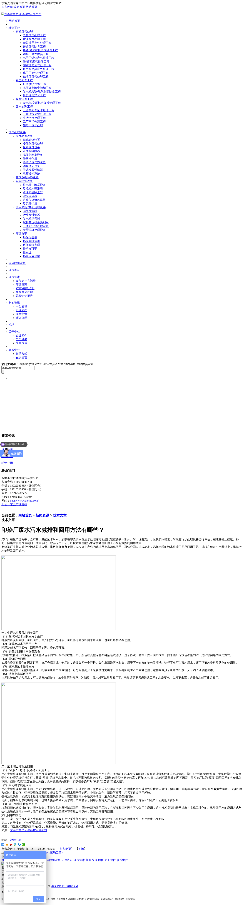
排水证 (27, 252)
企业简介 (21, 335)
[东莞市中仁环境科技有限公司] (21, 14)
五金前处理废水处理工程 (38, 110)
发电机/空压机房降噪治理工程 (42, 102)
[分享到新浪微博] (11, 844)
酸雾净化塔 (30, 158)
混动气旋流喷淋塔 (34, 199)
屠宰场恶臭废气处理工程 (38, 69)
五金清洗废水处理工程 (37, 114)
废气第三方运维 (26, 280)
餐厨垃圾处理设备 (34, 229)
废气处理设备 (17, 132)
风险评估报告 (24, 295)
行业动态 (21, 310)
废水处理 (15, 840)
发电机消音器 (31, 218)
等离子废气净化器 (34, 162)
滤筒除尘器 (30, 196)
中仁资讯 (21, 306)
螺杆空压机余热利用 (36, 222)
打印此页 (65, 848)
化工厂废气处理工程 (36, 72)
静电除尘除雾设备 (34, 184)
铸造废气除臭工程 (34, 46)
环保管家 (14, 277)
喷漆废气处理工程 (34, 39)
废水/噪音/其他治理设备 (31, 207)
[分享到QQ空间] (7, 844)
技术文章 (21, 314)
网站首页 (31, 6)
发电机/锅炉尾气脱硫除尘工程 (42, 91)
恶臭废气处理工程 (34, 35)
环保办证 (21, 233)
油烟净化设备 (31, 166)
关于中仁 (14, 331)
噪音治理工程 (24, 99)
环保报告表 (30, 237)
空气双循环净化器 (27, 177)
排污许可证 (30, 248)
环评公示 (21, 317)
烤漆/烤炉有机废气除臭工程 (40, 50)
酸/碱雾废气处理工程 (36, 61)
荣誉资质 (21, 342)
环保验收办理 (31, 244)
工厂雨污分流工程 (34, 121)
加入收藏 (7, 6)
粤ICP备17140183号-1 (64, 886)
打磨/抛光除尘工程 (34, 84)
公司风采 (21, 339)
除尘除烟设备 (24, 181)
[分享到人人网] (19, 844)
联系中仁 (14, 349)
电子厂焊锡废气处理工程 (38, 57)
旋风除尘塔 (30, 203)
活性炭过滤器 (31, 214)
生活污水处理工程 (34, 117)
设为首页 (19, 6)
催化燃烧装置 (31, 139)
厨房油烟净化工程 (34, 95)
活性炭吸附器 (31, 151)
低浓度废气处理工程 (36, 76)
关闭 (81, 848)
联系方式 (21, 353)
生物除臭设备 (31, 147)
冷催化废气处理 (33, 143)
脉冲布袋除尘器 (33, 192)
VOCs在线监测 (25, 288)
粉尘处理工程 (24, 80)
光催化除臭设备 (33, 154)
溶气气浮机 (30, 211)
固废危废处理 (24, 292)
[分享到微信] (23, 844)
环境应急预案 (31, 256)
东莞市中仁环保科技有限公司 (28, 830)
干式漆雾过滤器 (33, 169)
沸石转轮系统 (31, 173)
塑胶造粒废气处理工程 (37, 65)
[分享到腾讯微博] (15, 844)
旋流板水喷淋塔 (33, 188)
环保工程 (14, 27)
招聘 (11, 324)
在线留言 (21, 357)
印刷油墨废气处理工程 (37, 42)
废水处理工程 (24, 106)
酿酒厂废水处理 (33, 125)
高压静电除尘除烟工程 (37, 87)
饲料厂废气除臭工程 (36, 54)
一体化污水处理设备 (36, 226)
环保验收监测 (31, 241)
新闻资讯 (14, 302)
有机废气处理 (24, 31)
